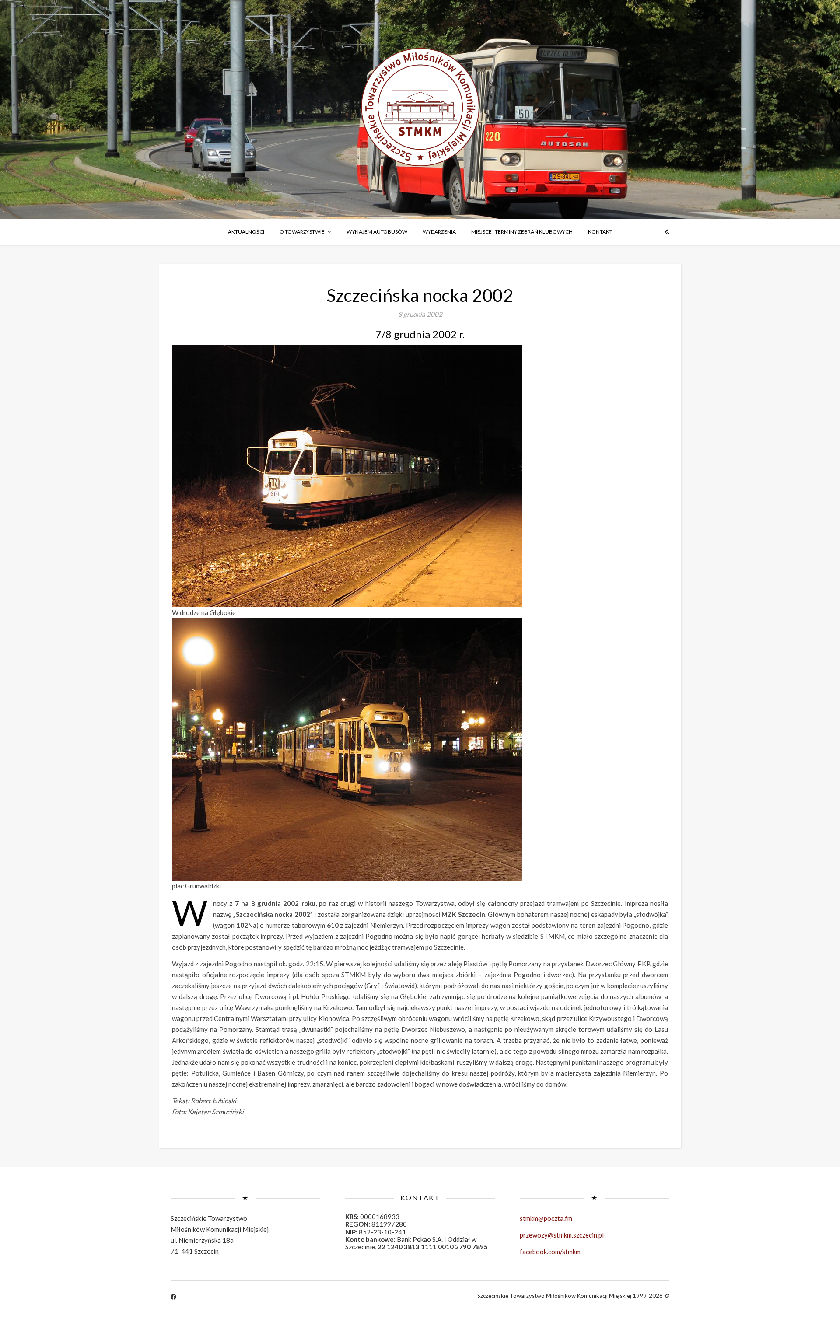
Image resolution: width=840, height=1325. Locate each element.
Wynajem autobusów (376, 231)
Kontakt (600, 231)
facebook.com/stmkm (550, 1251)
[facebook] (173, 1296)
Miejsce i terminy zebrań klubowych (522, 231)
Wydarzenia (439, 231)
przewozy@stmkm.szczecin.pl (562, 1235)
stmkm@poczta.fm (546, 1218)
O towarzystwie (302, 231)
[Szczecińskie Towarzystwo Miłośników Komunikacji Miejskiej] (420, 107)
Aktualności (246, 231)
